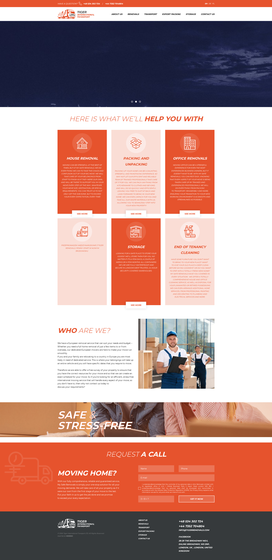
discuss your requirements (71, 387)
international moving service (72, 380)
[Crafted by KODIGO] (65, 536)
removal (82, 343)
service (115, 481)
